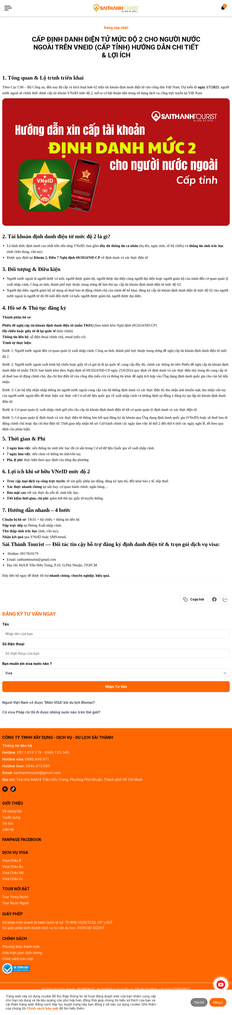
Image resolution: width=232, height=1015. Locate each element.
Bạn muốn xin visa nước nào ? (27, 664)
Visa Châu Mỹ (13, 873)
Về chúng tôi (12, 811)
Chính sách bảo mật (17, 959)
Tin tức (7, 823)
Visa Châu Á (11, 860)
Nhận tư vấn (116, 687)
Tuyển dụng (11, 817)
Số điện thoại (13, 644)
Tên (5, 624)
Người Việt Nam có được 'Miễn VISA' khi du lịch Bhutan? (48, 702)
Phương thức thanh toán (21, 946)
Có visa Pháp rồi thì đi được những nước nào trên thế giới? (51, 712)
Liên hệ (8, 829)
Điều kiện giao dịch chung (22, 953)
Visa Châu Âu (12, 866)
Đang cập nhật (116, 28)
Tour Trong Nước (15, 897)
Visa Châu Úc (12, 879)
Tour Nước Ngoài (15, 903)
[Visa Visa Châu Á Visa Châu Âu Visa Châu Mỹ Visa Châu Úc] (116, 673)
